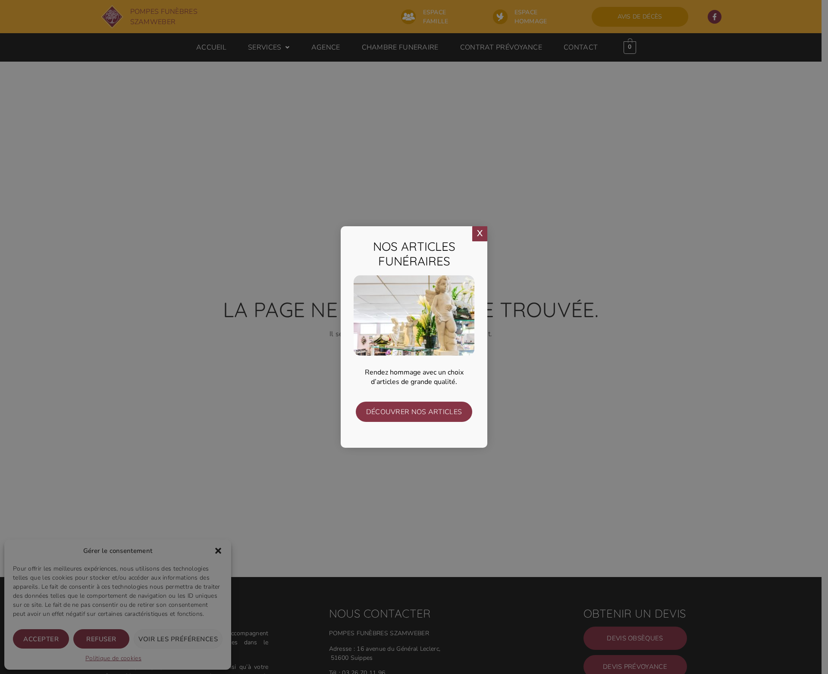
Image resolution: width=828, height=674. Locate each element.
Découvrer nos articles (414, 412)
